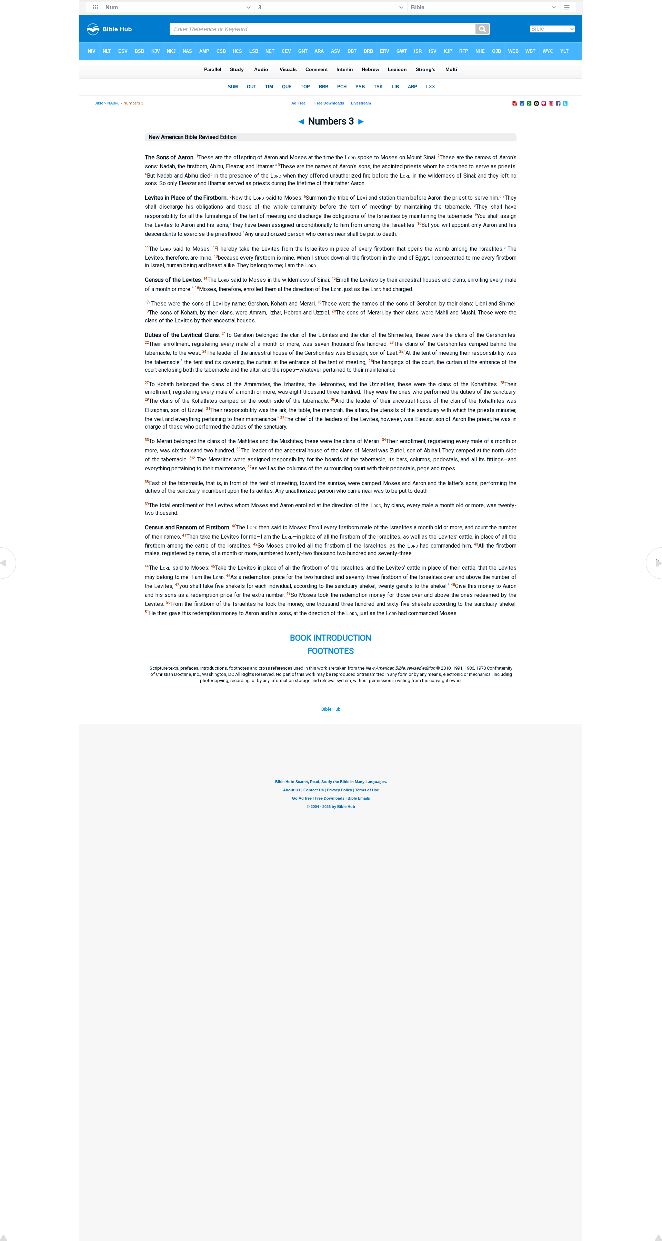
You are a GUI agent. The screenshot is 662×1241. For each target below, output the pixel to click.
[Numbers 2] (8, 579)
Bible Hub (331, 709)
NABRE (113, 103)
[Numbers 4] (653, 579)
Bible (98, 103)
